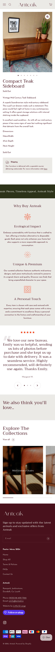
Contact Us (8, 574)
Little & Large (19, 606)
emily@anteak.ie (16, 601)
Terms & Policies (10, 564)
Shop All (6, 560)
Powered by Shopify (23, 644)
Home (5, 555)
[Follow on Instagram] (5, 622)
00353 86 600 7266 (18, 598)
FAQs (5, 569)
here (45, 169)
